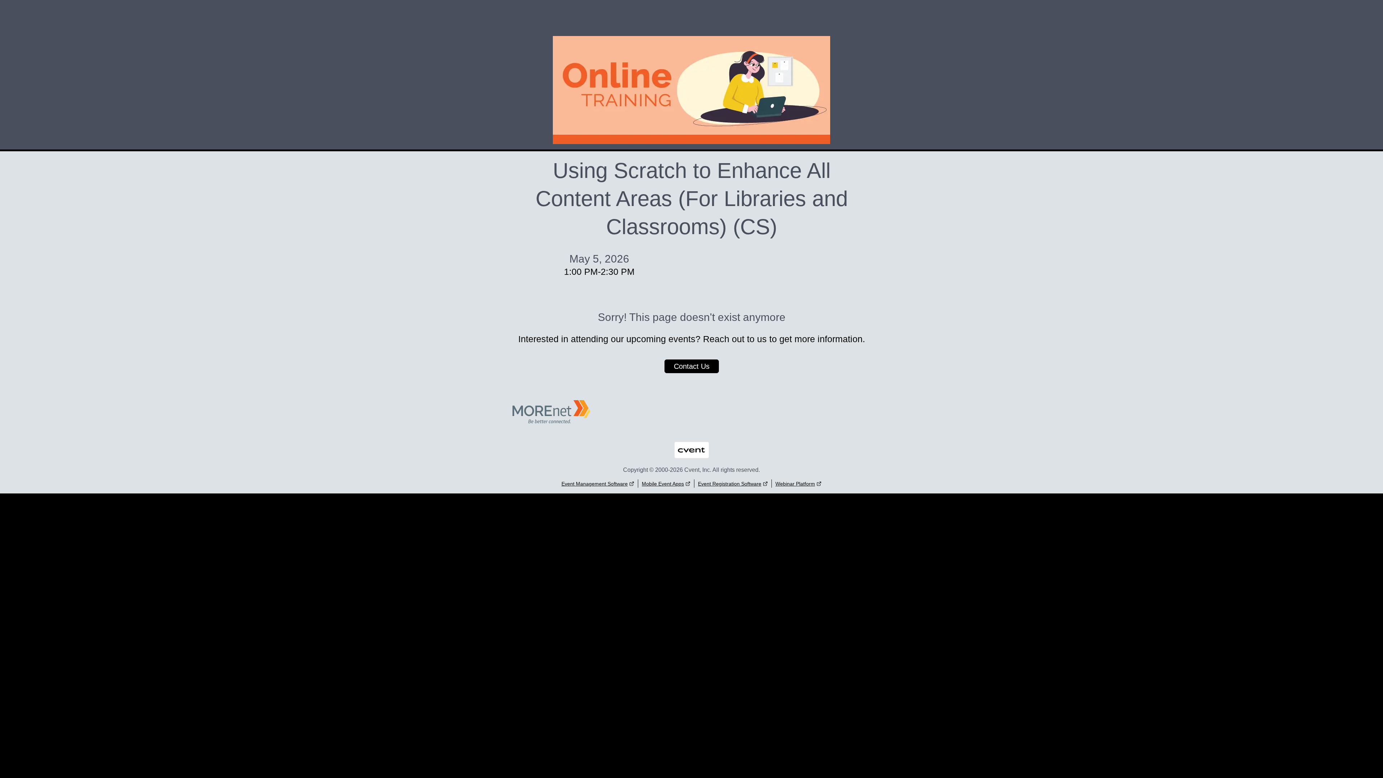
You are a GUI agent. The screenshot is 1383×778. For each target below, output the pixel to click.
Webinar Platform (795, 484)
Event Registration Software (729, 484)
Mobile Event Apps (663, 484)
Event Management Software (594, 484)
